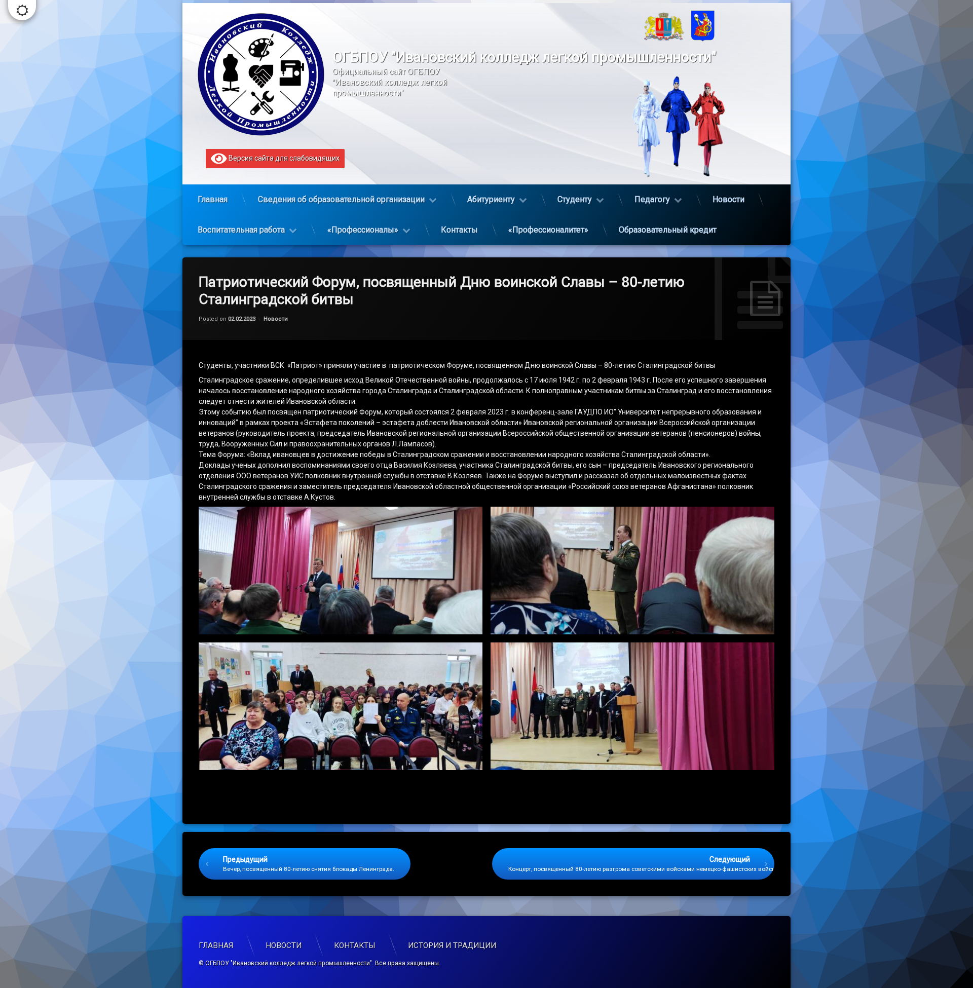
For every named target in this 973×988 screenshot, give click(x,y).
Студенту (574, 199)
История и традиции (452, 945)
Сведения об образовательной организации (341, 199)
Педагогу (652, 199)
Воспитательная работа (241, 230)
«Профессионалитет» (548, 230)
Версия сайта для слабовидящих (283, 158)
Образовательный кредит (668, 230)
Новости (728, 199)
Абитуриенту (491, 199)
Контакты (459, 230)
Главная (213, 199)
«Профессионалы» (362, 230)
